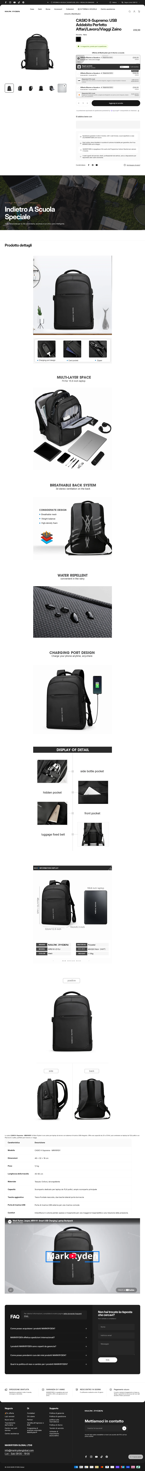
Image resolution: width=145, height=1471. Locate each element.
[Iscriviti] (124, 1428)
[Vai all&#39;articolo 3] (30, 88)
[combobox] (114, 2)
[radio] (108, 62)
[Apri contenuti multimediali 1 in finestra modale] (37, 50)
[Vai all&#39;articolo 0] (9, 88)
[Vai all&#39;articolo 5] (51, 88)
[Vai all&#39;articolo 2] (19, 88)
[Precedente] (48, 2)
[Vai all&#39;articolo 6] (62, 88)
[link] (19, 1450)
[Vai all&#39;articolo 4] (40, 88)
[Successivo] (97, 2)
